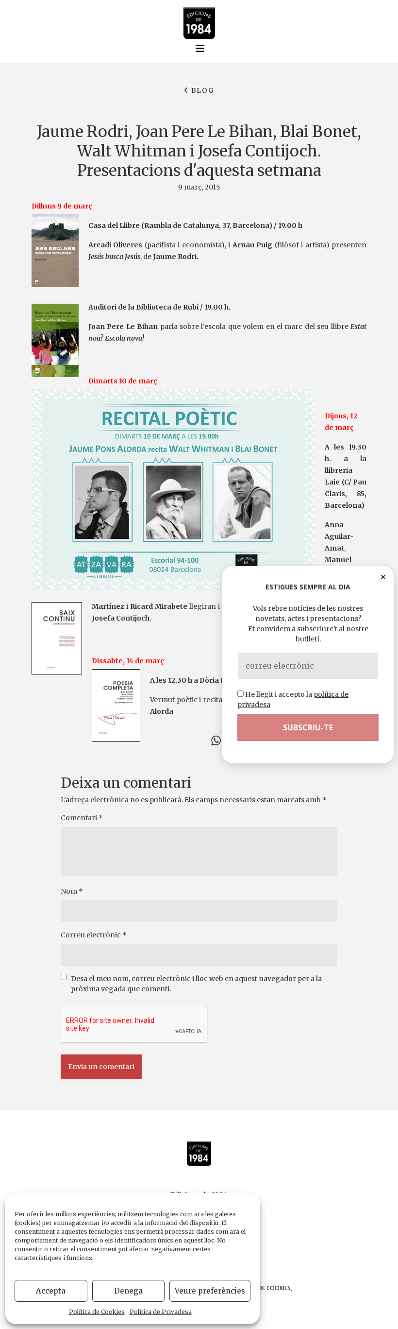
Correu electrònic (94, 935)
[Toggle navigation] (200, 48)
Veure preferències (210, 1290)
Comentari (82, 817)
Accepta (51, 1290)
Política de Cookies (97, 1311)
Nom (72, 891)
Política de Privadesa (161, 1311)
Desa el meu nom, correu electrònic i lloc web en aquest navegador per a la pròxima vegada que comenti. (196, 983)
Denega (128, 1290)
